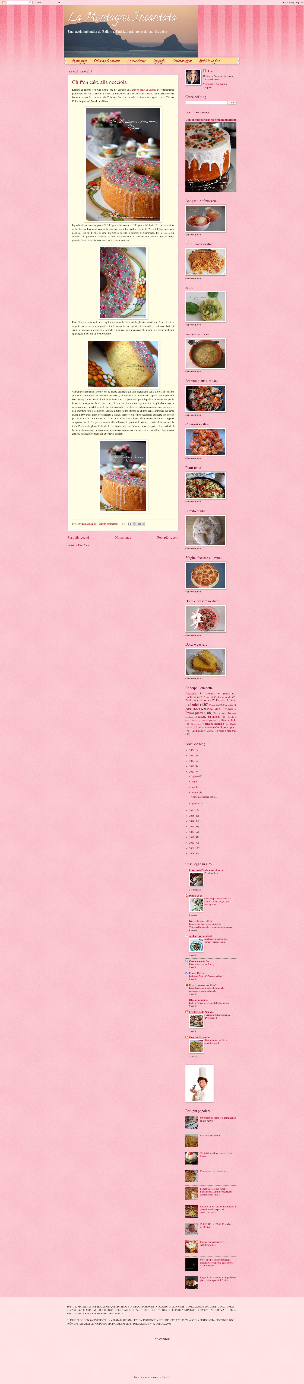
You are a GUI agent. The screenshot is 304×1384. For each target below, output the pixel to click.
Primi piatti (194, 712)
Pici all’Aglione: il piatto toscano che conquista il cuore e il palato (206, 989)
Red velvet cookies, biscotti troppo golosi (209, 1002)
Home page (79, 61)
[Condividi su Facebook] (139, 524)
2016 (192, 810)
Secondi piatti (228, 727)
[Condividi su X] (136, 524)
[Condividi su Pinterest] (143, 524)
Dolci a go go (195, 895)
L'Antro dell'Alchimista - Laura (206, 870)
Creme (207, 697)
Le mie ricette (136, 61)
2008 (192, 853)
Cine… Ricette (196, 973)
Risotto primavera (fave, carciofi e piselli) (215, 1041)
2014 (192, 821)
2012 (192, 832)
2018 (192, 766)
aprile (195, 787)
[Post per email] (123, 523)
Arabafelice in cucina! (200, 936)
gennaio (196, 803)
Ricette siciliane (214, 724)
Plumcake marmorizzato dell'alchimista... (212, 1243)
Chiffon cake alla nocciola (99, 81)
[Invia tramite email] (129, 524)
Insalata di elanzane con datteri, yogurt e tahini (215, 940)
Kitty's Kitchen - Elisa (200, 921)
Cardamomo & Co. (199, 961)
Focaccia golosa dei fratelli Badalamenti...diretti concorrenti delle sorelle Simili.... (216, 1191)
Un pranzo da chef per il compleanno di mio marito (218, 1119)
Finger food (214, 705)
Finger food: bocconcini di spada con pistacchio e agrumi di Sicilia (218, 1279)
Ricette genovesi (209, 720)
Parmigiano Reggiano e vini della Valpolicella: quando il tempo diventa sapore (210, 925)
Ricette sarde (196, 724)
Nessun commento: (108, 523)
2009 (192, 848)
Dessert (220, 700)
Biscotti (226, 693)
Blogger (166, 1377)
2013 (192, 826)
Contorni (190, 697)
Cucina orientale (222, 697)
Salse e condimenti (205, 727)
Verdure (196, 731)
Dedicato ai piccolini (197, 700)
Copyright (159, 61)
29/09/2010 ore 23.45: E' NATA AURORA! (215, 1225)
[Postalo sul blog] (133, 524)
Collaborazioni (182, 61)
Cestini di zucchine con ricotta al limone (216, 1155)
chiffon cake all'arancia (144, 89)
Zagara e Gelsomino (199, 1037)
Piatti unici (214, 708)
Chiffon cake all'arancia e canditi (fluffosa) (210, 119)
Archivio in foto (209, 61)
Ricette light (228, 720)
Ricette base (219, 713)
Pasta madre (192, 708)
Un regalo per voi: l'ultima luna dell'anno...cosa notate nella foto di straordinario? (216, 1262)
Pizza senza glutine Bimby (201, 964)
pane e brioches (227, 731)
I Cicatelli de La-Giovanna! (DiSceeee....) (217, 1016)
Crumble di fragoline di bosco (214, 1171)
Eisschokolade (211, 873)
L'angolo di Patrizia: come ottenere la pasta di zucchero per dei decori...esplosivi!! (218, 1209)
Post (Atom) (84, 545)
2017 (192, 771)
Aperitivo (210, 693)
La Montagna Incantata (122, 18)
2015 (192, 815)
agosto (195, 776)
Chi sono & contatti (107, 61)
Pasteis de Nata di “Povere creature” (206, 975)
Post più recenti (78, 537)
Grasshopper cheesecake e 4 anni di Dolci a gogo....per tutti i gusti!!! (217, 901)
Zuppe (210, 730)
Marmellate (228, 705)
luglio (195, 781)
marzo (195, 792)
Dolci (194, 704)
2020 (192, 755)
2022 (192, 750)
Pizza (230, 708)
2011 (192, 837)
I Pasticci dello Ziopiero (201, 1012)
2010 (192, 842)
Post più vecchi (167, 537)
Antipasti (190, 693)
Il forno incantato (198, 1000)
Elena (210, 71)
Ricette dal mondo (209, 717)
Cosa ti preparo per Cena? (203, 985)
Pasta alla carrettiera (210, 1135)
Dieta (233, 700)
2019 (192, 761)
